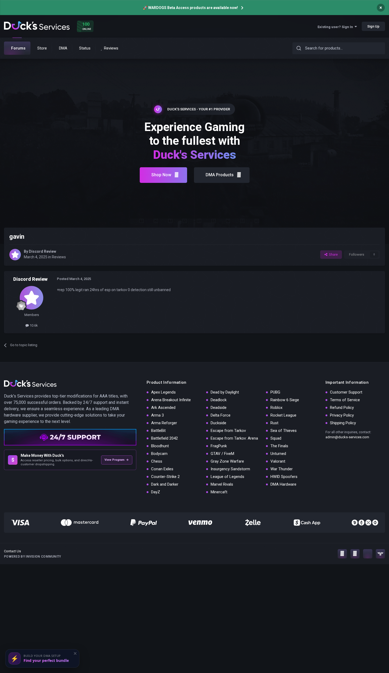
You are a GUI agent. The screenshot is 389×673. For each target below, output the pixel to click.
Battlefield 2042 (164, 438)
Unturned (278, 453)
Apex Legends (163, 392)
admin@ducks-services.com (347, 437)
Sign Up (373, 26)
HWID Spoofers (283, 476)
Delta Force (220, 415)
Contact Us (12, 551)
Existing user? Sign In (336, 27)
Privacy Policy (342, 415)
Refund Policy (342, 407)
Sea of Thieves (283, 430)
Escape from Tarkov (228, 430)
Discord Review (42, 251)
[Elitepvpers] (380, 553)
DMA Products (220, 174)
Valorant (277, 461)
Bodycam (159, 453)
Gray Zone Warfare (227, 461)
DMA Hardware (283, 484)
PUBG (275, 392)
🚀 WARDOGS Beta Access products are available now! (190, 8)
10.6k (33, 325)
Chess (156, 461)
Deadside (219, 407)
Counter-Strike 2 (165, 476)
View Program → (117, 460)
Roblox (276, 407)
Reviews (59, 257)
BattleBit (158, 430)
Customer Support (346, 392)
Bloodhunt (160, 446)
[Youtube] (355, 553)
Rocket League (283, 415)
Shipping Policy (343, 423)
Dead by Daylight (225, 392)
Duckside (218, 423)
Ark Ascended (163, 407)
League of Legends (227, 476)
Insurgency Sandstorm (230, 469)
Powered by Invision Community (32, 556)
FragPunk (219, 446)
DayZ (155, 492)
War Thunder (281, 469)
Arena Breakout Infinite (171, 400)
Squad (275, 438)
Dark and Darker (164, 484)
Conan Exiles (162, 469)
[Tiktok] (367, 553)
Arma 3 (157, 415)
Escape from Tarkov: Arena (234, 438)
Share (332, 254)
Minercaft (219, 492)
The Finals (279, 446)
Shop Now (161, 174)
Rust (274, 423)
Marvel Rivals (222, 484)
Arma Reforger (164, 423)
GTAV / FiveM (222, 453)
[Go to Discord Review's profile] (15, 254)
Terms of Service (345, 400)
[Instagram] (342, 553)
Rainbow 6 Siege (284, 400)
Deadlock (219, 400)
